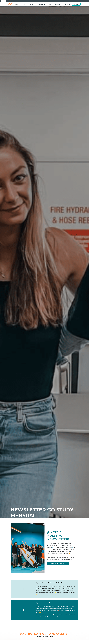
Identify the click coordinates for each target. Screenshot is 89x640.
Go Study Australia (10, 1)
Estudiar (32, 4)
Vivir (50, 4)
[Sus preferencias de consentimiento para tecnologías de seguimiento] (87, 638)
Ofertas (67, 4)
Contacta (76, 4)
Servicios (23, 4)
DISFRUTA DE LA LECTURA (58, 563)
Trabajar (42, 4)
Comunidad (58, 4)
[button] (87, 1)
